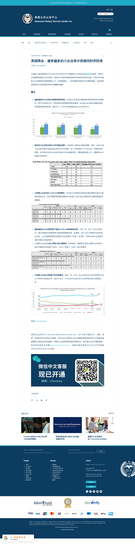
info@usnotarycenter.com (106, 18)
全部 (22, 42)
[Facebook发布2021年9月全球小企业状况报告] (35, 425)
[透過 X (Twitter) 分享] (37, 400)
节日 (85, 42)
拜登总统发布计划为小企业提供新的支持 (67, 438)
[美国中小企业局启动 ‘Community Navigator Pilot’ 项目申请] (99, 425)
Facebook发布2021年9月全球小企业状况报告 (35, 438)
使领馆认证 (65, 42)
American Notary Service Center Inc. (54, 21)
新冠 (91, 42)
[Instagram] (87, 491)
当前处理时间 (56, 466)
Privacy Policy (64, 529)
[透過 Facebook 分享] (32, 400)
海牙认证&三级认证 (41, 42)
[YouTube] (97, 491)
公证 (29, 42)
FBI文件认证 (54, 42)
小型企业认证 (56, 478)
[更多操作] (103, 56)
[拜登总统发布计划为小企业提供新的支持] (67, 425)
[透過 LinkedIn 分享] (42, 400)
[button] (110, 29)
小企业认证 (76, 42)
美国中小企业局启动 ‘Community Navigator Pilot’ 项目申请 (97, 438)
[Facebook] (90, 491)
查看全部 (111, 413)
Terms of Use (71, 529)
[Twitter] (94, 491)
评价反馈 (28, 478)
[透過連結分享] (46, 400)
